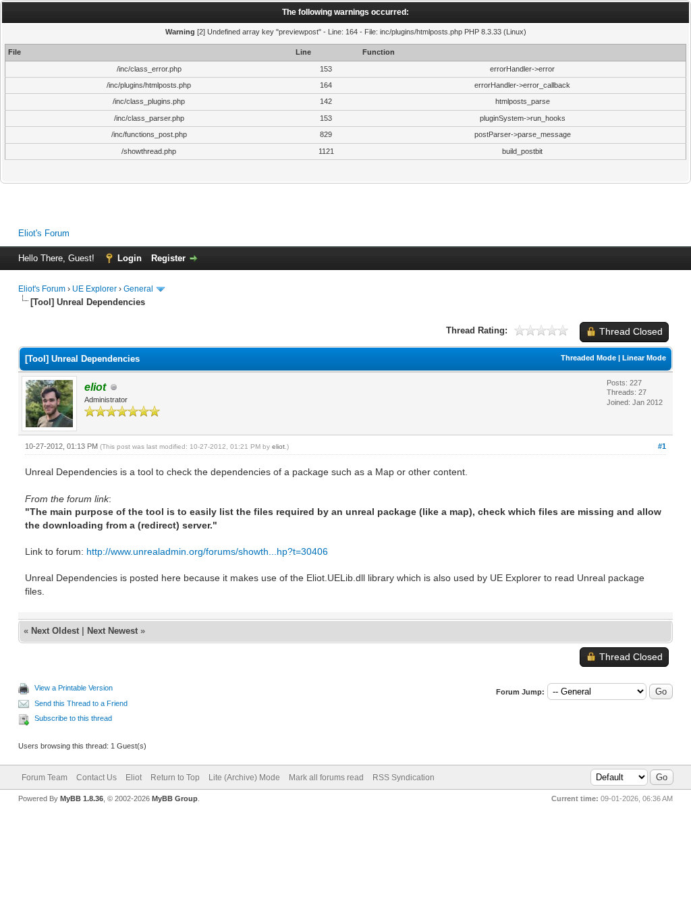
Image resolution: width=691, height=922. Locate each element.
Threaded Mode (588, 358)
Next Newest (112, 631)
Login (129, 258)
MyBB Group (175, 798)
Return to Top (175, 777)
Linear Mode (644, 358)
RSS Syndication (403, 777)
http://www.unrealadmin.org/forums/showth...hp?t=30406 (207, 551)
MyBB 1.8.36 (81, 798)
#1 (662, 446)
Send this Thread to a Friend (81, 703)
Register (168, 258)
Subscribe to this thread (73, 718)
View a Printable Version (73, 688)
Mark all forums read (326, 777)
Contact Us (96, 777)
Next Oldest (55, 631)
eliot (278, 446)
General (138, 289)
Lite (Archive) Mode (244, 777)
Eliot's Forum (44, 233)
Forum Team (44, 777)
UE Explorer (94, 289)
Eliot (134, 777)
